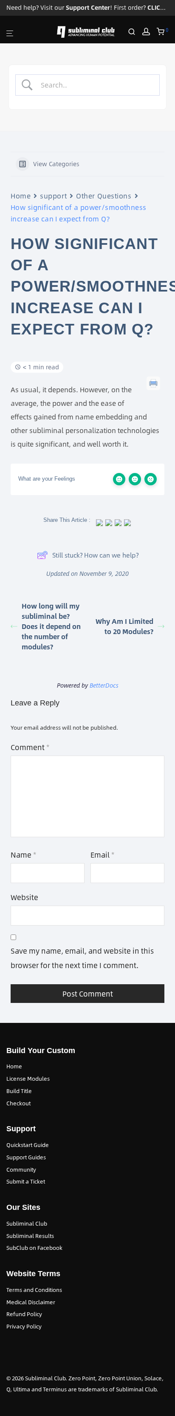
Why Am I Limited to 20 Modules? (124, 626)
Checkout (18, 1103)
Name (23, 855)
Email (102, 855)
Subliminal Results (30, 1236)
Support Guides (26, 1157)
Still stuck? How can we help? (95, 554)
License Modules (28, 1078)
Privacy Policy (24, 1326)
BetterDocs (104, 685)
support (53, 196)
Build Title (19, 1091)
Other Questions (103, 196)
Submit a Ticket (25, 1181)
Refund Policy (24, 1314)
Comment (30, 747)
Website (24, 897)
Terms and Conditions (34, 1290)
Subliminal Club (26, 1223)
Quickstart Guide (27, 1145)
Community (21, 1169)
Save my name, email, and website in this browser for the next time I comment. (82, 958)
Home (21, 196)
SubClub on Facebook (34, 1248)
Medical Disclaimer (30, 1302)
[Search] (135, 32)
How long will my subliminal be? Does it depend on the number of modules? (51, 626)
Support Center (88, 7)
